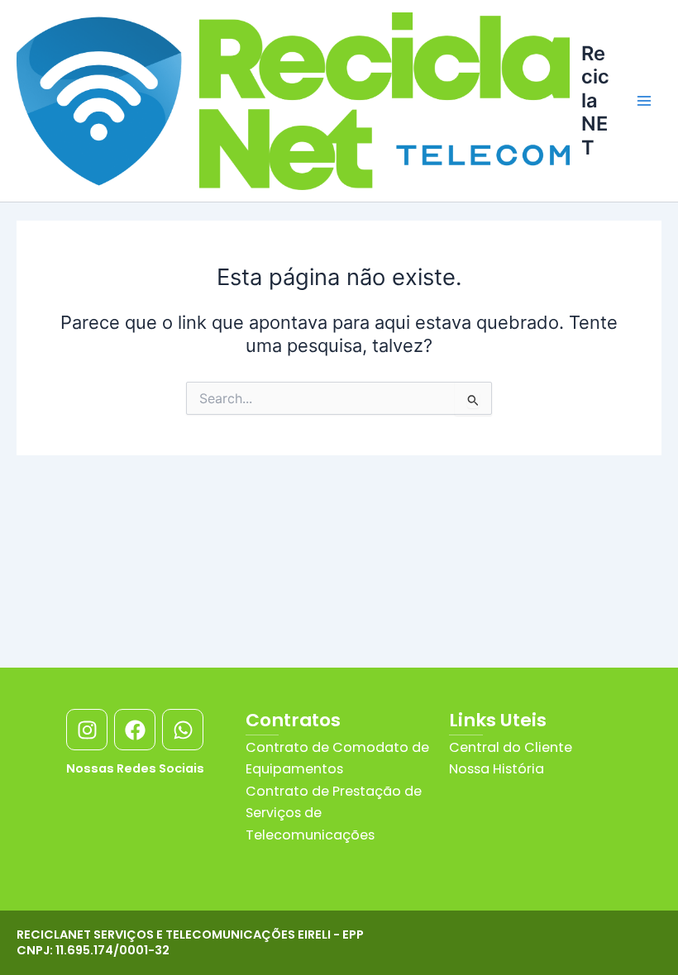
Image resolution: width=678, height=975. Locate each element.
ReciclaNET (595, 100)
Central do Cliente (510, 747)
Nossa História (496, 768)
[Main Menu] (644, 100)
